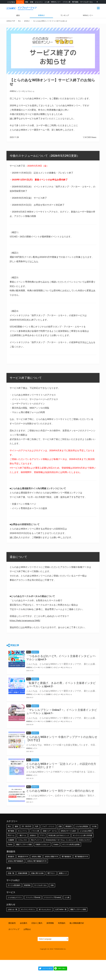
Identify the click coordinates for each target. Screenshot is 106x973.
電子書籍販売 (66, 856)
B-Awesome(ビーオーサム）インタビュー (60, 840)
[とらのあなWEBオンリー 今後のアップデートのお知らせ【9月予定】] (16, 740)
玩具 (36, 826)
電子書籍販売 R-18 (81, 856)
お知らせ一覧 (12, 909)
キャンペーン (22, 831)
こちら (35, 261)
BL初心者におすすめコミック (59, 835)
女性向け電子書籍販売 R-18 (36, 861)
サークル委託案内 (14, 885)
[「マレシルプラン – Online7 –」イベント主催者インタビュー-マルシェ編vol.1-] (16, 712)
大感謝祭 (11, 840)
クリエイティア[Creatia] (52, 897)
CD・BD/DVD (26, 826)
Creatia (55, 844)
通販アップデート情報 (24, 844)
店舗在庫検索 (22, 873)
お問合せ (27, 929)
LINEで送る (62, 968)
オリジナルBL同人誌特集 (71, 844)
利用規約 (61, 923)
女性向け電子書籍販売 (15, 861)
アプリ (42, 835)
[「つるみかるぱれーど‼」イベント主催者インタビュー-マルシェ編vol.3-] (16, 659)
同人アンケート (36, 840)
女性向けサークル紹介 (68, 831)
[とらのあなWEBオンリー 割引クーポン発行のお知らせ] (16, 793)
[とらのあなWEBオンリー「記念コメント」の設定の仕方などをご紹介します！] (16, 766)
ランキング (64, 15)
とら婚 (47, 2)
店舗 (31, 2)
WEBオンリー (56, 2)
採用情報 (50, 923)
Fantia (10, 844)
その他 (94, 826)
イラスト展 (66, 2)
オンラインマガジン (28, 909)
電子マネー (51, 873)
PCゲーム (11, 835)
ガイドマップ (13, 929)
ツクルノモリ (22, 840)
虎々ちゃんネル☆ (45, 909)
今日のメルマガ (84, 840)
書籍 (16, 826)
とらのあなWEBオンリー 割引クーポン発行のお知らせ (60, 790)
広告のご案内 (36, 923)
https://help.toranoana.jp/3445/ (25, 620)
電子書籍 (75, 2)
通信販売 (68, 826)
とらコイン (39, 2)
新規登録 (27, 885)
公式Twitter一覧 (60, 909)
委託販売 (12, 923)
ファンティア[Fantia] (33, 897)
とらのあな (11, 2)
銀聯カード (63, 873)
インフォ (20, 2)
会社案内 (23, 923)
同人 (9, 826)
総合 (18, 15)
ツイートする (47, 968)
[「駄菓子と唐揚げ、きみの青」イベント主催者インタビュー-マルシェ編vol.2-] (16, 686)
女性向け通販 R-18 (51, 856)
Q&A (52, 885)
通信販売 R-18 (23, 856)
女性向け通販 (36, 856)
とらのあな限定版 (81, 826)
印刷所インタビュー (43, 844)
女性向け (41, 15)
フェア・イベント (48, 826)
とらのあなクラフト (15, 897)
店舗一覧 (11, 873)
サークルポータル (86, 2)
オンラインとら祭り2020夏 (82, 835)
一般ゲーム (22, 835)
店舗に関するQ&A (37, 873)
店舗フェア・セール (50, 831)
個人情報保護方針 (77, 923)
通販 (26, 2)
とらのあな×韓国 (86, 831)
